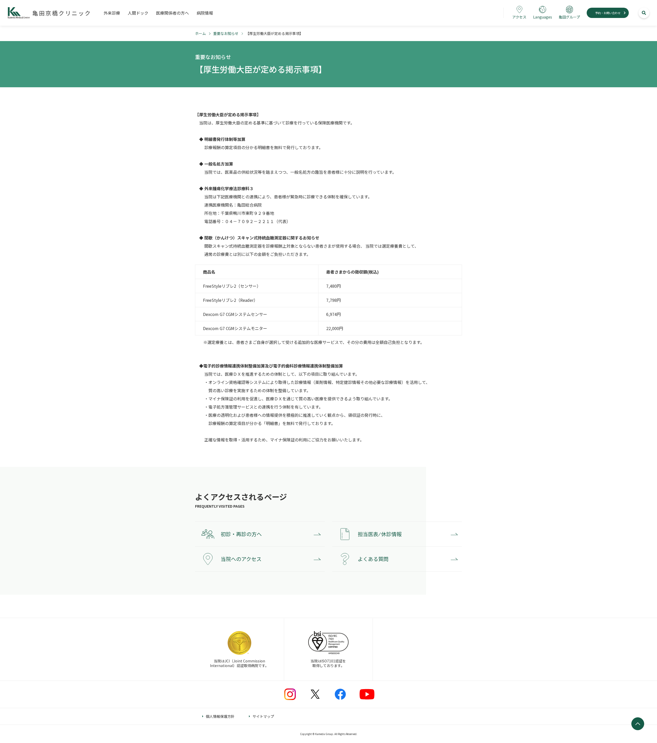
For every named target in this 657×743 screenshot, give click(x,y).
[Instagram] (290, 694)
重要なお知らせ (225, 33)
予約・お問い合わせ (608, 13)
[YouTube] (367, 694)
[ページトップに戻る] (637, 723)
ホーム (200, 33)
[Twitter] (315, 694)
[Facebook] (340, 694)
